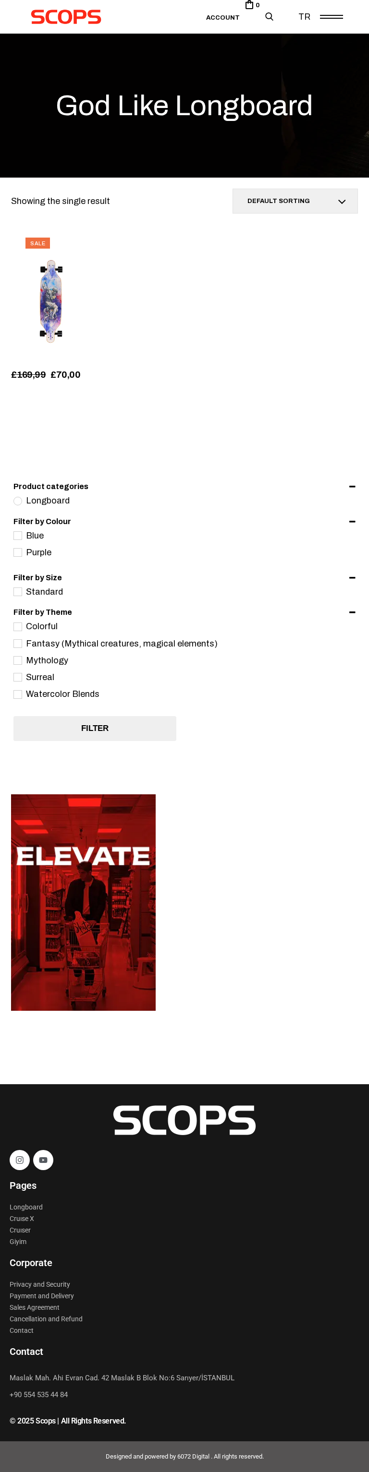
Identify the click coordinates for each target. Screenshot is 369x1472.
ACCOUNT (223, 17)
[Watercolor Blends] (17, 694)
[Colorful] (17, 626)
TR (304, 17)
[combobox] (295, 201)
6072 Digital (194, 1456)
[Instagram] (20, 1160)
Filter (95, 728)
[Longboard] (17, 500)
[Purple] (17, 552)
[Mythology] (17, 660)
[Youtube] (43, 1160)
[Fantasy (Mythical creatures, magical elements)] (17, 643)
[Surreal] (17, 677)
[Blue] (17, 535)
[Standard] (17, 591)
